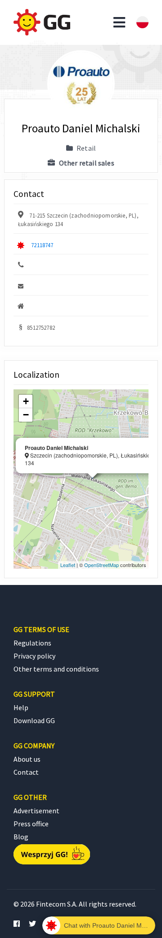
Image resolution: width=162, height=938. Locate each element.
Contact (26, 772)
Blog (21, 836)
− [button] (26, 414)
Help (21, 707)
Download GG (34, 720)
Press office (31, 823)
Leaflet (67, 564)
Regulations (32, 642)
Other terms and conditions (56, 668)
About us (27, 759)
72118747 (42, 245)
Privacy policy (34, 655)
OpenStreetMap (101, 564)
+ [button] (26, 401)
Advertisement (36, 810)
